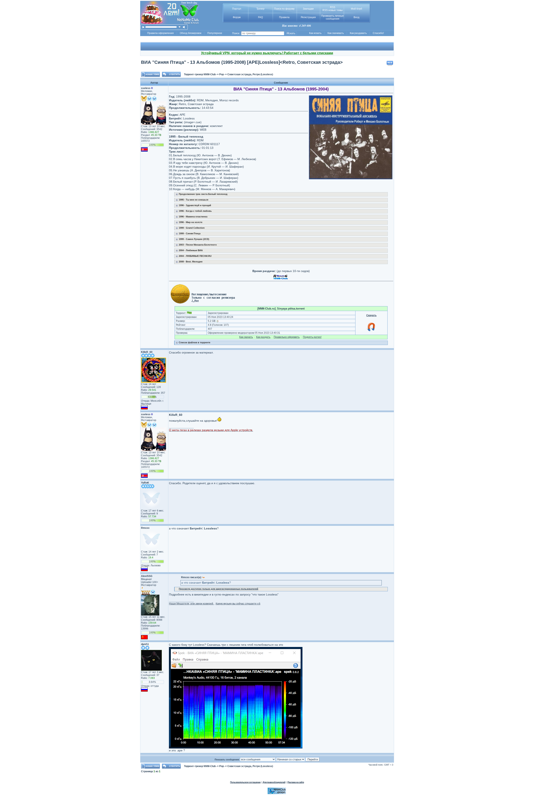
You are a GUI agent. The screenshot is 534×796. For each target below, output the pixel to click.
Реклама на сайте (295, 782)
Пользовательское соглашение (245, 782)
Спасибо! (378, 33)
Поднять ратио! (312, 337)
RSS (332, 7)
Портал (236, 8)
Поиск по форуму (284, 8)
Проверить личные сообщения (332, 17)
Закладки (308, 8)
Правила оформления (160, 33)
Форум (237, 17)
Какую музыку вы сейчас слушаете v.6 (238, 603)
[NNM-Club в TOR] (277, 793)
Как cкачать (246, 337)
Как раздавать (358, 33)
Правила (284, 17)
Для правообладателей (274, 782)
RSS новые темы (332, 10)
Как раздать (263, 337)
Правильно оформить (287, 337)
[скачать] (180, 27)
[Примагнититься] (371, 331)
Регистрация (308, 17)
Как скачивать (335, 33)
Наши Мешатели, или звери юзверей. (191, 603)
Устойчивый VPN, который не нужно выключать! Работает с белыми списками (267, 53)
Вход (356, 17)
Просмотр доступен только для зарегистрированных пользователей (218, 589)
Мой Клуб (356, 8)
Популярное (214, 33)
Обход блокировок (190, 33)
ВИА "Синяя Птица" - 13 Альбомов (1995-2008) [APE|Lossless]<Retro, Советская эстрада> (242, 62)
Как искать (315, 33)
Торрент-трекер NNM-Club (200, 74)
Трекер (260, 8)
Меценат (146, 579)
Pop (221, 74)
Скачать (371, 315)
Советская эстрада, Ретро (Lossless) (250, 74)
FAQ (260, 17)
